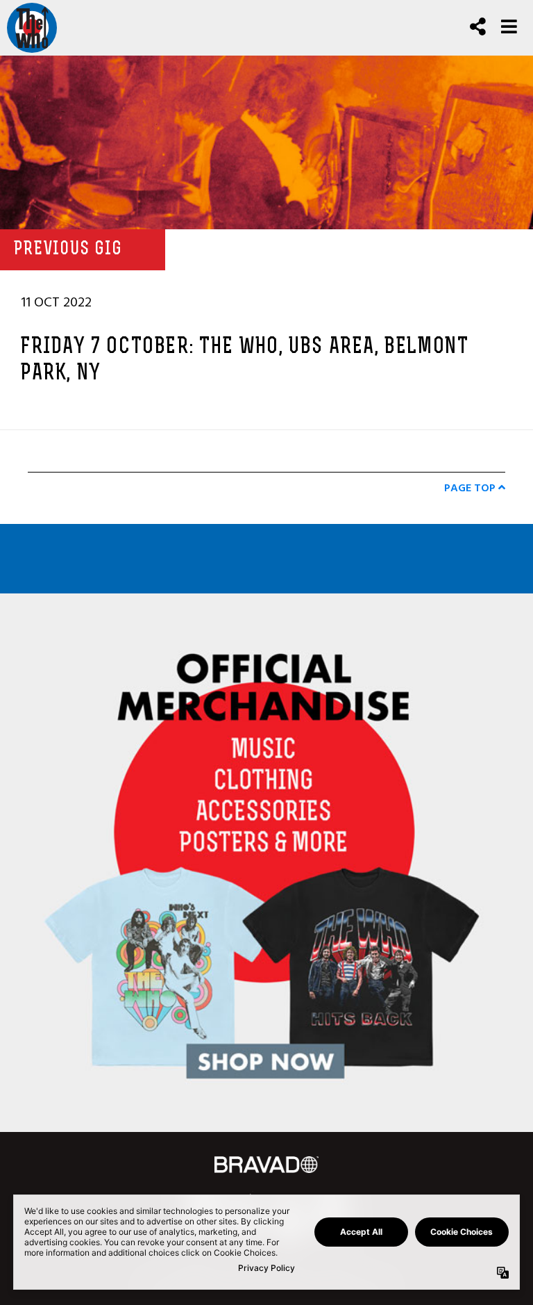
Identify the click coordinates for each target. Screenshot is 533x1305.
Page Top (471, 487)
